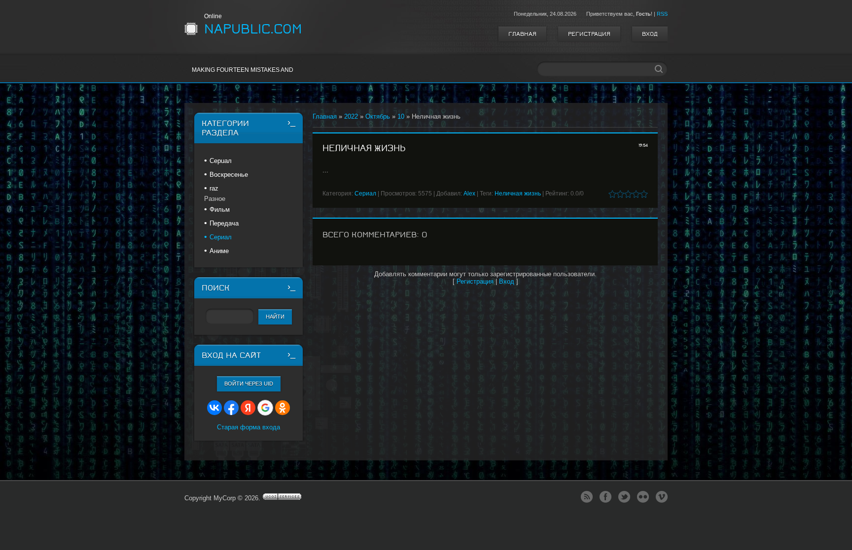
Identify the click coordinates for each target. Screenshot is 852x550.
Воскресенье (229, 174)
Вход (650, 34)
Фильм (220, 209)
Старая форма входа (248, 427)
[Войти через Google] (265, 408)
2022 (351, 116)
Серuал (221, 160)
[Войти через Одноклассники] (282, 407)
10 (400, 116)
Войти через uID (248, 384)
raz (214, 188)
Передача (224, 223)
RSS (662, 14)
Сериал (365, 193)
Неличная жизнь (518, 193)
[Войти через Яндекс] (248, 407)
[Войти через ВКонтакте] (214, 407)
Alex (469, 193)
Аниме (219, 251)
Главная (522, 34)
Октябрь (377, 116)
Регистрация (589, 34)
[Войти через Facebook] (231, 407)
